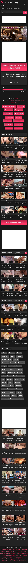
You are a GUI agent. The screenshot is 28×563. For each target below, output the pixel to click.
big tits (4, 366)
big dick (22, 362)
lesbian (19, 385)
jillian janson (9, 113)
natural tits (10, 117)
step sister (9, 124)
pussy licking (6, 395)
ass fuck (20, 356)
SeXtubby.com (20, 557)
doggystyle (12, 372)
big (10, 359)
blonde (12, 366)
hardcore (5, 385)
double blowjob (6, 375)
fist (23, 379)
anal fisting (5, 356)
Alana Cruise (12, 100)
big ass (16, 359)
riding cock (8, 120)
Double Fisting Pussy (10, 106)
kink (12, 385)
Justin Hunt (14, 102)
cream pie (9, 110)
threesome (14, 398)
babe (4, 359)
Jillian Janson (20, 100)
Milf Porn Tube (4, 553)
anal (19, 352)
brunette (12, 369)
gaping (18, 382)
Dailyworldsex (5, 559)
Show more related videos (14, 222)
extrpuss (16, 98)
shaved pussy (19, 120)
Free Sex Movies (13, 560)
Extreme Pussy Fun (9, 4)
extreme (10, 379)
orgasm (19, 117)
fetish (17, 379)
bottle (4, 369)
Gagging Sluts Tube (15, 559)
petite (4, 392)
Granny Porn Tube (6, 549)
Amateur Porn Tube (10, 551)
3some (4, 352)
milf (4, 389)
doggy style (19, 110)
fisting (4, 382)
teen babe (19, 124)
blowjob (19, 366)
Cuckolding (22, 560)
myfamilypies (19, 113)
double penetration (19, 375)
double (20, 372)
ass (13, 356)
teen (21, 395)
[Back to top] (23, 558)
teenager (9, 128)
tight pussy (19, 128)
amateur (12, 352)
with (22, 398)
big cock (22, 106)
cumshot (20, 369)
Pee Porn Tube (16, 549)
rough (14, 395)
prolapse (12, 392)
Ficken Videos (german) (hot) (10, 555)
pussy (19, 392)
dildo (4, 372)
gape (11, 382)
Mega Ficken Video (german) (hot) (18, 553)
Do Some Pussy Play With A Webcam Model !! (15, 67)
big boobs (5, 362)
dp (3, 379)
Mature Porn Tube (21, 551)
